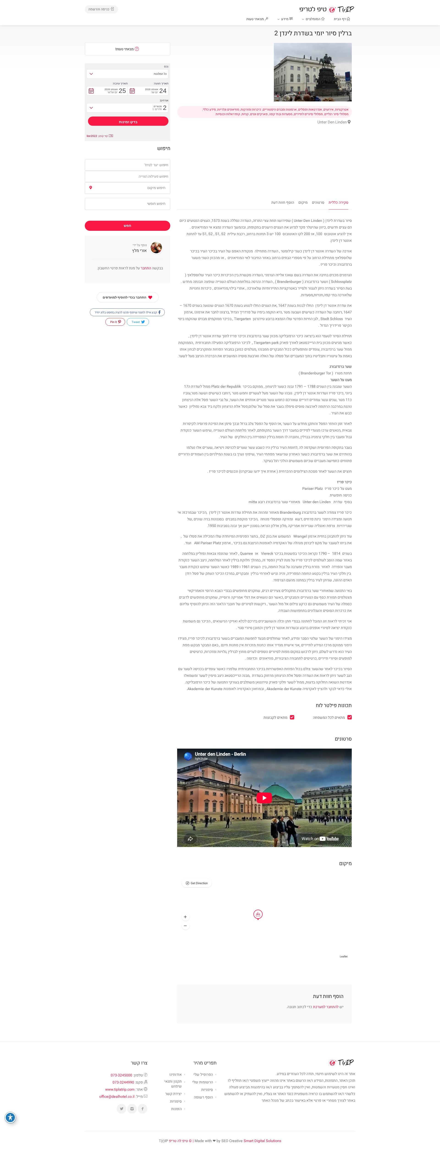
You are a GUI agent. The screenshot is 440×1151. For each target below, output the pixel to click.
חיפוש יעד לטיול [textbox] (156, 164)
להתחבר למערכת (325, 1007)
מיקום (303, 202)
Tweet (136, 322)
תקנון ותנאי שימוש (173, 1084)
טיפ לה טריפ (178, 1141)
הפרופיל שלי (203, 1074)
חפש (127, 226)
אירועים (328, 109)
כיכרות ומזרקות (251, 109)
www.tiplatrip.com (120, 1089)
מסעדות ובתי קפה (280, 114)
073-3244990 (123, 1082)
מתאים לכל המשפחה (329, 717)
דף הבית (340, 19)
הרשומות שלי (202, 1082)
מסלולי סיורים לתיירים (308, 114)
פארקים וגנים (259, 114)
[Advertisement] (264, 165)
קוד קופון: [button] (97, 136)
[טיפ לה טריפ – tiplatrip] (326, 9)
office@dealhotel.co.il (117, 1096)
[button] (186, 917)
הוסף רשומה (203, 1097)
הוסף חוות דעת (282, 202)
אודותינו (175, 1074)
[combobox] (127, 165)
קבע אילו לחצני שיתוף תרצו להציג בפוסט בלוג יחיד (126, 312)
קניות (245, 114)
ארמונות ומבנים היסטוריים (280, 109)
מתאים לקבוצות (275, 717)
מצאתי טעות (255, 19)
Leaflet (344, 957)
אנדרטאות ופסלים (310, 109)
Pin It (114, 322)
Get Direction (199, 883)
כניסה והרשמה (99, 9)
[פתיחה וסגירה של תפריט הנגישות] (10, 1117)
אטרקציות (342, 109)
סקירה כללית (338, 202)
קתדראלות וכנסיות (228, 114)
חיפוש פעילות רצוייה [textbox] (153, 176)
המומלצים (313, 19)
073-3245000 (121, 1075)
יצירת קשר (173, 1094)
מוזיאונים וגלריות (228, 109)
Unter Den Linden (332, 122)
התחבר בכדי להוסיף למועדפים (124, 297)
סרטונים (318, 202)
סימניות (176, 1101)
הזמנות (176, 1109)
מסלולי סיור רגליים (336, 114)
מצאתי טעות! (125, 49)
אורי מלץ (139, 251)
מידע (285, 19)
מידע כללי (209, 109)
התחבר (145, 268)
